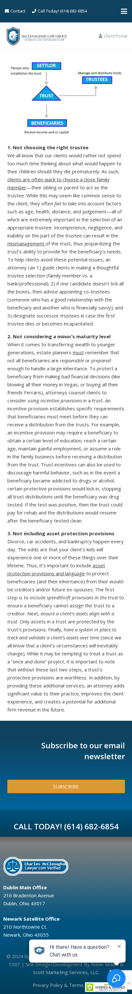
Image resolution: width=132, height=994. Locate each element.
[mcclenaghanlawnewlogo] (37, 36)
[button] (124, 11)
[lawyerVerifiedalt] (64, 866)
